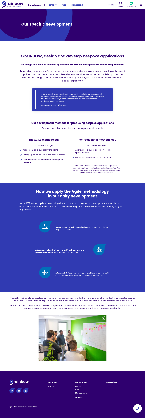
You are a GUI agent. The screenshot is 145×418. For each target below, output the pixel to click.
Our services (111, 382)
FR (109, 5)
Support (79, 397)
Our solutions (34, 5)
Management (76, 5)
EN (112, 5)
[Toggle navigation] (141, 4)
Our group (52, 382)
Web (64, 5)
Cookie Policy (32, 407)
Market (53, 5)
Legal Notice (13, 407)
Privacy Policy (22, 407)
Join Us (51, 386)
